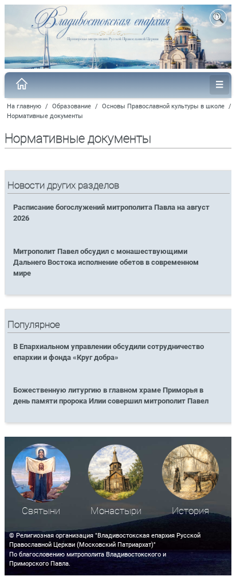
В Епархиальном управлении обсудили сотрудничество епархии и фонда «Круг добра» (108, 352)
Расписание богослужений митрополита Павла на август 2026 (111, 212)
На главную (24, 106)
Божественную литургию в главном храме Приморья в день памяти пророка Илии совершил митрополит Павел (111, 395)
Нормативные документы (45, 116)
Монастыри (116, 510)
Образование (71, 106)
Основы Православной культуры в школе (163, 106)
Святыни (41, 510)
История (190, 510)
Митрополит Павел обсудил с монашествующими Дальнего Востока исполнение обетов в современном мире (106, 262)
